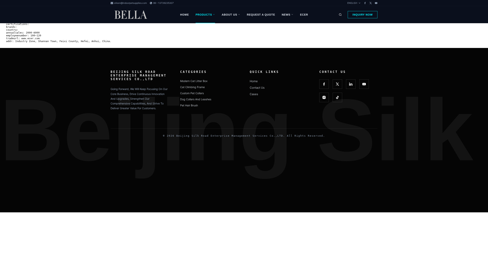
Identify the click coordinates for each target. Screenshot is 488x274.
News (286, 14)
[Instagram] (324, 97)
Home (184, 14)
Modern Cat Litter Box (194, 81)
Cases (254, 94)
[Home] (131, 15)
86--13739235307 (163, 3)
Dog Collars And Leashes (195, 99)
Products (204, 14)
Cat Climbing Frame (192, 87)
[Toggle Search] (340, 14)
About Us (229, 14)
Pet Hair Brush (189, 105)
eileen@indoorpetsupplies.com (130, 3)
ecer (304, 14)
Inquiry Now (362, 14)
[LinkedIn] (351, 84)
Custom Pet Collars (192, 93)
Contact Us (257, 87)
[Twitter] (370, 3)
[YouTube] (376, 3)
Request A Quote (261, 14)
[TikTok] (337, 97)
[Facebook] (365, 3)
